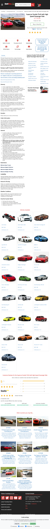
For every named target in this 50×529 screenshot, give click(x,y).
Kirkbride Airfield (32, 80)
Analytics (22, 526)
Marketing (37, 526)
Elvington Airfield (32, 76)
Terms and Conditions (6, 509)
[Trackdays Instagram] (11, 499)
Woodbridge (43, 81)
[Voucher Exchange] (37, 89)
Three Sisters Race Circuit (44, 77)
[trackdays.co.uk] (10, 4)
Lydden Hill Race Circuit (44, 64)
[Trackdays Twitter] (7, 499)
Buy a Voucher (37, 24)
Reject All (17, 523)
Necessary (14, 526)
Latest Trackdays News (6, 501)
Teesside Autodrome (42, 74)
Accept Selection (24, 523)
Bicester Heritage (32, 65)
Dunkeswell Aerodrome (30, 74)
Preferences (29, 526)
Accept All (33, 523)
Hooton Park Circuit (32, 78)
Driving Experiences (11, 11)
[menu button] (2, 5)
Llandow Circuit (43, 61)
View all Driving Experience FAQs (8, 79)
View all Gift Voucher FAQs (6, 82)
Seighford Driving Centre (44, 71)
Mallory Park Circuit (44, 66)
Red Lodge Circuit (44, 68)
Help (26, 508)
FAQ (26, 506)
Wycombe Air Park (44, 83)
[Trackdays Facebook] (3, 499)
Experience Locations (6, 504)
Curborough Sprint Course (32, 68)
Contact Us (34, 503)
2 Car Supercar (19, 11)
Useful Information (5, 507)
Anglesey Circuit (31, 63)
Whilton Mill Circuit (44, 79)
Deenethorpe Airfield (31, 71)
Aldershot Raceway (32, 61)
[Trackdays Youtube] (16, 499)
